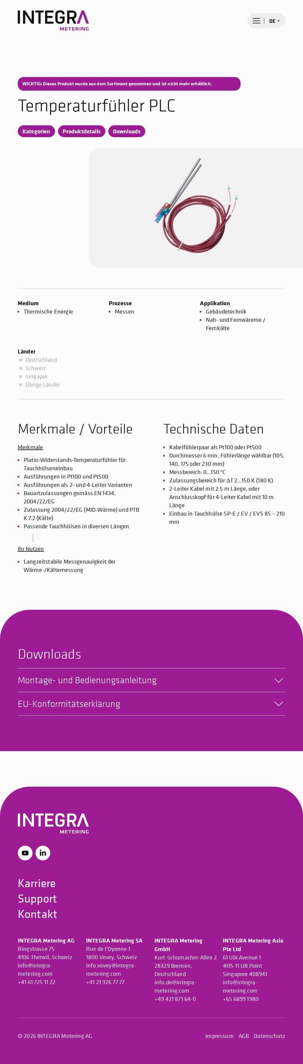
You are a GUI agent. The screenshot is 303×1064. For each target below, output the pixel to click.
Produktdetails (82, 131)
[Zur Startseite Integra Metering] (53, 20)
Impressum (219, 1036)
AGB (243, 1036)
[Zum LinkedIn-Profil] (43, 853)
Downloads (127, 131)
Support (37, 898)
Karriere (37, 882)
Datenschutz (269, 1036)
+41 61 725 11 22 (37, 982)
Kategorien (36, 131)
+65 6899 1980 (241, 999)
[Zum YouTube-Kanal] (25, 853)
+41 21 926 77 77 (105, 982)
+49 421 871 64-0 (175, 999)
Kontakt (37, 913)
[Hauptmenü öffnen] (256, 20)
